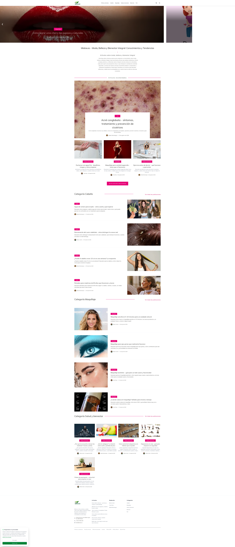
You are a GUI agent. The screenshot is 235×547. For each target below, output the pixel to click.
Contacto (103, 529)
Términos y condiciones (78, 529)
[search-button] (156, 3)
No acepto (15, 540)
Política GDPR (108, 529)
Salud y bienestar (125, 3)
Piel (136, 3)
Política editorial (116, 529)
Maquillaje (117, 3)
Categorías (130, 500)
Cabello (112, 3)
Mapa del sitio (122, 529)
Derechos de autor (87, 529)
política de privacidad (7, 537)
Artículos (94, 500)
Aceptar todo (14, 543)
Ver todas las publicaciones (153, 194)
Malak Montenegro (113, 507)
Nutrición (132, 3)
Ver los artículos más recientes (117, 183)
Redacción (112, 500)
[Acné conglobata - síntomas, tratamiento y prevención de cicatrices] (117, 109)
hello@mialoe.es (79, 522)
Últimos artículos (105, 3)
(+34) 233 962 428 (79, 520)
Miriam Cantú (111, 503)
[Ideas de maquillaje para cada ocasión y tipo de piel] (117, 24)
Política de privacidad (96, 529)
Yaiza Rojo (111, 505)
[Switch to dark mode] (159, 3)
